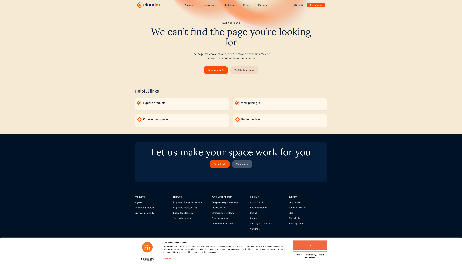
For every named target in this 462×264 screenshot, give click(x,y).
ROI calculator (296, 218)
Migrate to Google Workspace (187, 202)
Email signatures (220, 218)
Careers (254, 229)
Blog (291, 213)
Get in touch (316, 5)
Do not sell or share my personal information (310, 256)
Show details (169, 259)
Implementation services (224, 223)
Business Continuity (144, 213)
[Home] (148, 5)
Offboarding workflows (223, 213)
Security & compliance (261, 223)
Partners (262, 5)
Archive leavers (219, 207)
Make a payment (297, 223)
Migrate (138, 202)
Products (188, 5)
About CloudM (257, 202)
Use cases (209, 5)
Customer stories (258, 207)
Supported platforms (183, 213)
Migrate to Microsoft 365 (185, 207)
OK (310, 245)
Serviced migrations (182, 218)
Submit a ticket (296, 207)
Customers (229, 5)
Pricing (246, 5)
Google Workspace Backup (225, 202)
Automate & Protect (144, 207)
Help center (294, 202)
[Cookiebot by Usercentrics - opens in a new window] (147, 259)
